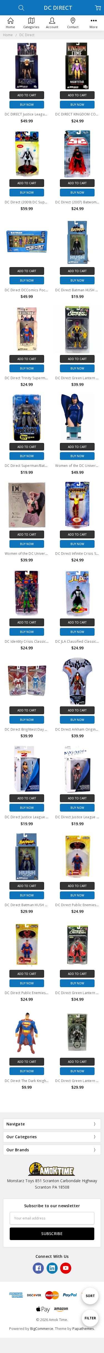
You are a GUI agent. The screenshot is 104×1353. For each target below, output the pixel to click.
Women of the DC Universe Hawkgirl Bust (39, 553)
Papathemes (83, 1328)
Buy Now (27, 105)
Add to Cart (26, 95)
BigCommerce (41, 1328)
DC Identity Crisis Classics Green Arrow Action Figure (48, 641)
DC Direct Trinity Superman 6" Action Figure (40, 378)
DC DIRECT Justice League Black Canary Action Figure (48, 114)
